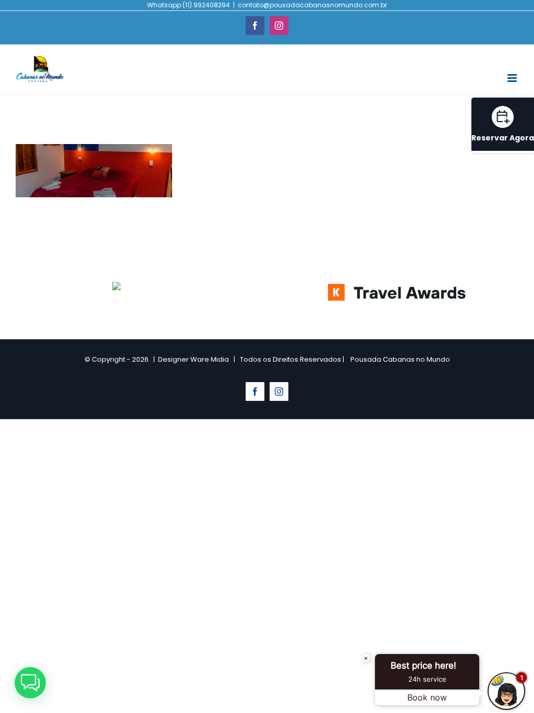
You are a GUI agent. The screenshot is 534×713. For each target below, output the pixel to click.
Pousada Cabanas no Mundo (400, 359)
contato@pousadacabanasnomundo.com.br (312, 5)
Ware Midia (209, 359)
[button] (30, 682)
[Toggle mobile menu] (512, 78)
